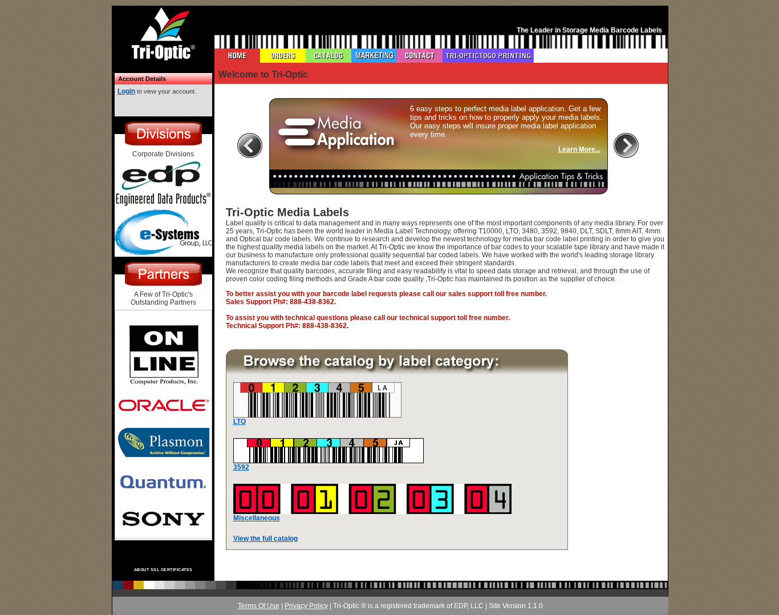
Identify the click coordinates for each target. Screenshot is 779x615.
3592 (241, 467)
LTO (239, 422)
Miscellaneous (256, 518)
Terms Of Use (258, 606)
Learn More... (579, 149)
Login (126, 91)
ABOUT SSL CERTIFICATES (163, 570)
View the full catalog (265, 539)
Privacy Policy (306, 606)
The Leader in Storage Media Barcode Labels (589, 30)
